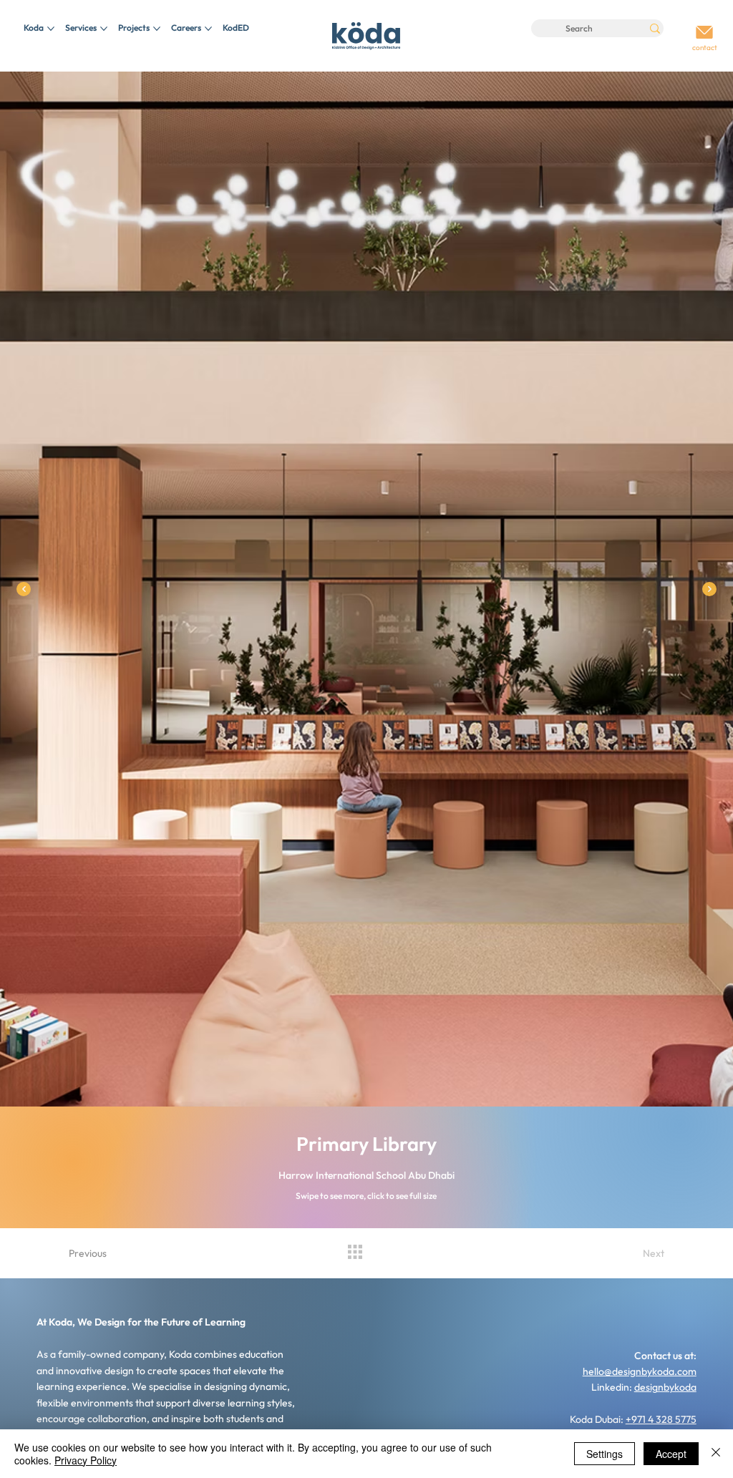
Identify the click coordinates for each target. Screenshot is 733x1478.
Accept (671, 1454)
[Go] (704, 32)
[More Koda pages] (50, 28)
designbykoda (665, 1387)
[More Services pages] (103, 28)
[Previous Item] (23, 589)
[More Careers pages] (208, 28)
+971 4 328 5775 (661, 1419)
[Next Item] (709, 589)
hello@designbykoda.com (639, 1371)
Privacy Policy (85, 1460)
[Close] (715, 1454)
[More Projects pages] (156, 28)
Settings (604, 1454)
